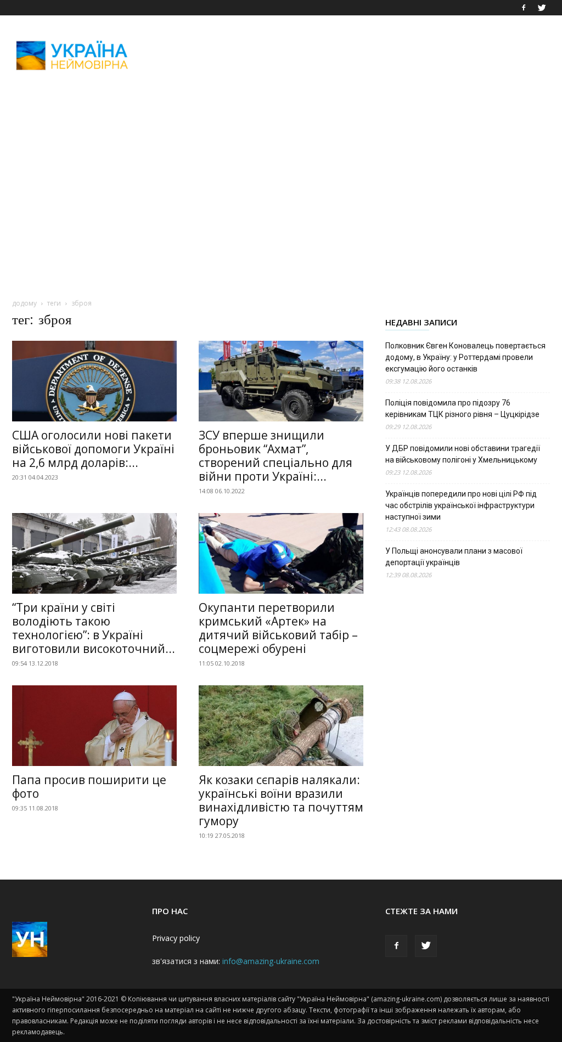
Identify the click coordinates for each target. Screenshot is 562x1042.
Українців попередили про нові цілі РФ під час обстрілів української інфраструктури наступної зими (461, 505)
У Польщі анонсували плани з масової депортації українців (453, 557)
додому (24, 303)
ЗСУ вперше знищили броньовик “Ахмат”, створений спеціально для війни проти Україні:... (275, 455)
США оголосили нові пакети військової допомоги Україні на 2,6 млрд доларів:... (93, 448)
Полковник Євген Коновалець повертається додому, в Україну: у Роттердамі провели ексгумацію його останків (465, 357)
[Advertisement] (350, 55)
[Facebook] (523, 7)
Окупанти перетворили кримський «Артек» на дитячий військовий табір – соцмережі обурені (278, 628)
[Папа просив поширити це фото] (94, 725)
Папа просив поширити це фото (89, 786)
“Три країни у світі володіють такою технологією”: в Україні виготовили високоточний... (93, 628)
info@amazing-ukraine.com (270, 961)
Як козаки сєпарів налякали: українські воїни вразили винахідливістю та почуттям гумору (281, 800)
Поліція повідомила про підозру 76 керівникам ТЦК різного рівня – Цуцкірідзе (462, 408)
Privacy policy (176, 938)
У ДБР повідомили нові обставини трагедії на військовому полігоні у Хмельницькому (462, 454)
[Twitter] (541, 7)
